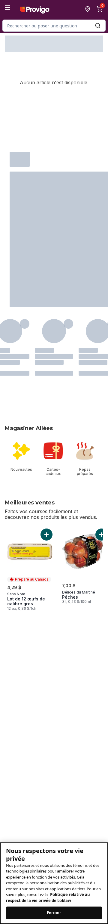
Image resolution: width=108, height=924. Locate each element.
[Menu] (7, 7)
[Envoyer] (98, 26)
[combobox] (54, 26)
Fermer (54, 912)
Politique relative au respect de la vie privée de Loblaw (48, 897)
